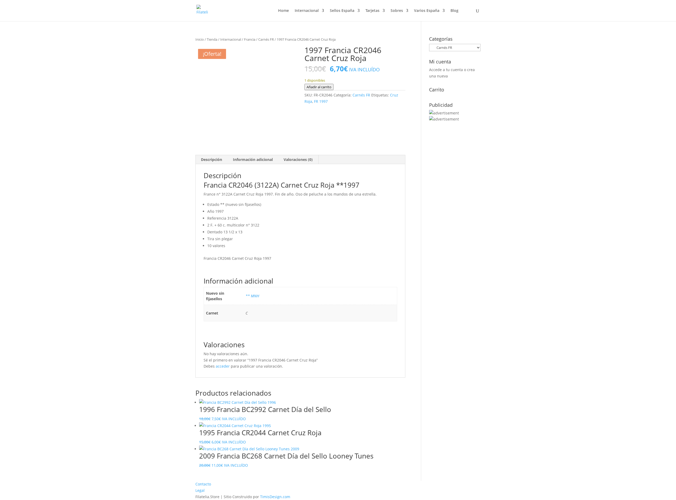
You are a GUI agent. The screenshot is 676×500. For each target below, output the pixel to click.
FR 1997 (321, 101)
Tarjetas (372, 11)
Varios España (426, 11)
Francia (249, 39)
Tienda (212, 39)
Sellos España (342, 11)
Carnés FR (266, 39)
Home (283, 11)
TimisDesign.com (275, 496)
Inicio (199, 39)
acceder (223, 366)
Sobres (397, 11)
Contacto (203, 484)
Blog (454, 11)
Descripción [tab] (211, 159)
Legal (200, 490)
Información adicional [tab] (253, 159)
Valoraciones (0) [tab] (298, 159)
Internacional (307, 11)
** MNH (252, 295)
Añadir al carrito (319, 87)
